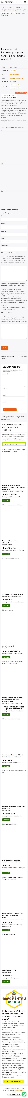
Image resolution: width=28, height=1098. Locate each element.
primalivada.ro (5, 1041)
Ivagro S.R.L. (16, 978)
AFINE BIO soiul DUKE (9, 970)
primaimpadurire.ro (7, 1032)
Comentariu (6, 374)
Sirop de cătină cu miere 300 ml (12, 755)
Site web (5, 402)
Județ (2, 239)
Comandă (6, 500)
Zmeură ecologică (8, 646)
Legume (10, 544)
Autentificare (20, 2)
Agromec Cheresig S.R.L (19, 602)
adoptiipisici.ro (5, 1072)
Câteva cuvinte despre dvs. (10, 253)
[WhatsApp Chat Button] (24, 1094)
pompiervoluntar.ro (7, 1076)
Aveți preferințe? (6, 312)
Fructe (9, 648)
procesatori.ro (5, 1053)
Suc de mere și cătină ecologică (12, 594)
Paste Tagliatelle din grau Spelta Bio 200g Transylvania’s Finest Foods (12, 915)
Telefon (3, 231)
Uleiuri (9, 810)
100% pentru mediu (9, 2)
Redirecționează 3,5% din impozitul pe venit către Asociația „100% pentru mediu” (13, 1015)
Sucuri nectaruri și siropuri (14, 596)
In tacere (23, 356)
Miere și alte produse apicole (15, 703)
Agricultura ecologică (7, 434)
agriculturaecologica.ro (8, 1044)
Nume (3, 216)
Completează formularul (8, 13)
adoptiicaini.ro (5, 1069)
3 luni (12, 85)
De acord (4, 305)
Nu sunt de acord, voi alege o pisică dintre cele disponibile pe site (13, 308)
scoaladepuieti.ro (6, 1063)
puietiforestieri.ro (6, 1037)
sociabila (13, 88)
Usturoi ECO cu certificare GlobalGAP (10, 542)
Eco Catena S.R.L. (17, 816)
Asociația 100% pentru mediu (17, 11)
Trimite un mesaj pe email (16, 78)
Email (3, 223)
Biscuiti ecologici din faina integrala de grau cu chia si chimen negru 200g (13, 487)
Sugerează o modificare (20, 92)
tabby (19, 88)
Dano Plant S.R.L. (17, 762)
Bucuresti (13, 70)
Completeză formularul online (14, 1081)
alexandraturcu (19, 127)
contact (14, 1092)
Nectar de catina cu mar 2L (11, 860)
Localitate (4, 245)
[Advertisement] (14, 32)
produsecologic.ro (7, 1049)
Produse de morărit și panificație (16, 491)
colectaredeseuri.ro (7, 1058)
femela (17, 85)
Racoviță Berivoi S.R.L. (18, 653)
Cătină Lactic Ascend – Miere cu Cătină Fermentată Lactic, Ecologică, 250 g (12, 699)
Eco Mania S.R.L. (17, 497)
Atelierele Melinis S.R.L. (18, 711)
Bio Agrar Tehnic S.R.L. (18, 550)
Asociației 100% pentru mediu (9, 1023)
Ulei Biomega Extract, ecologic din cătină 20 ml (13, 807)
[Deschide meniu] (25, 2)
